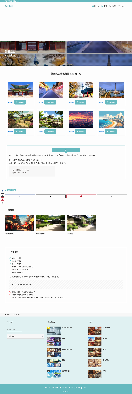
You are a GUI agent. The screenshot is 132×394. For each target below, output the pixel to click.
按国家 (9, 55)
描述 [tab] (66, 150)
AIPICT (9, 6)
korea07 (71, 131)
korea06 (41, 131)
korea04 (101, 102)
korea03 (71, 102)
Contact (85, 387)
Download (21, 102)
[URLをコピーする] (112, 196)
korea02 (41, 102)
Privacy (71, 387)
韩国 (14, 55)
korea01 (10, 102)
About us (47, 387)
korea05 (10, 131)
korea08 (101, 131)
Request (77, 387)
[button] (20, 196)
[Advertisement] (66, 25)
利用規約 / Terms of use (59, 387)
